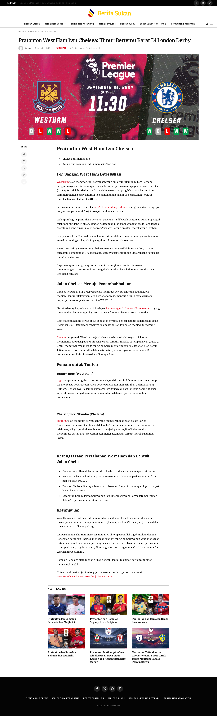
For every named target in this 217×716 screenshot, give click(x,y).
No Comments (78, 48)
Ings (60, 380)
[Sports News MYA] (108, 13)
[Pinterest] (24, 175)
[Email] (24, 182)
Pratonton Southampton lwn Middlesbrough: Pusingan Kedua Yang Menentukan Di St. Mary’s (108, 657)
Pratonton (61, 48)
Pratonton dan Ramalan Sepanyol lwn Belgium (104, 620)
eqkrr (29, 48)
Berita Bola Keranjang (82, 23)
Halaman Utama (31, 23)
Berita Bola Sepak (53, 23)
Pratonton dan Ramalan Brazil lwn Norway (150, 620)
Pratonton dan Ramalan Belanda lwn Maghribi (62, 654)
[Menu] (211, 24)
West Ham (63, 182)
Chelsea (62, 337)
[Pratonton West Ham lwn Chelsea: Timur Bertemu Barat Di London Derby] (108, 97)
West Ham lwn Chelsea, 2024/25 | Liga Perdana (84, 576)
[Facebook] (24, 154)
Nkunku (62, 420)
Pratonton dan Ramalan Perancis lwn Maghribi (62, 620)
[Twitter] (24, 161)
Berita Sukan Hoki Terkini (153, 23)
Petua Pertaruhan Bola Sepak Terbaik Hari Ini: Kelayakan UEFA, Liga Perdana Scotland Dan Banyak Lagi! (57, 3)
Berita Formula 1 (107, 23)
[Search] (207, 24)
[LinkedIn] (24, 168)
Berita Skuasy (127, 23)
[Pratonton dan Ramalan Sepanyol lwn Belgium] (108, 604)
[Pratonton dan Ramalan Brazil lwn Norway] (150, 604)
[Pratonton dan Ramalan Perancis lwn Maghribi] (66, 604)
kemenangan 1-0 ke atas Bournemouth (129, 308)
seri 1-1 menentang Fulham (111, 207)
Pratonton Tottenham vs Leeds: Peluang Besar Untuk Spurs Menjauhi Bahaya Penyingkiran (149, 657)
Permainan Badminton (183, 23)
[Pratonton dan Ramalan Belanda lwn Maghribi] (66, 638)
